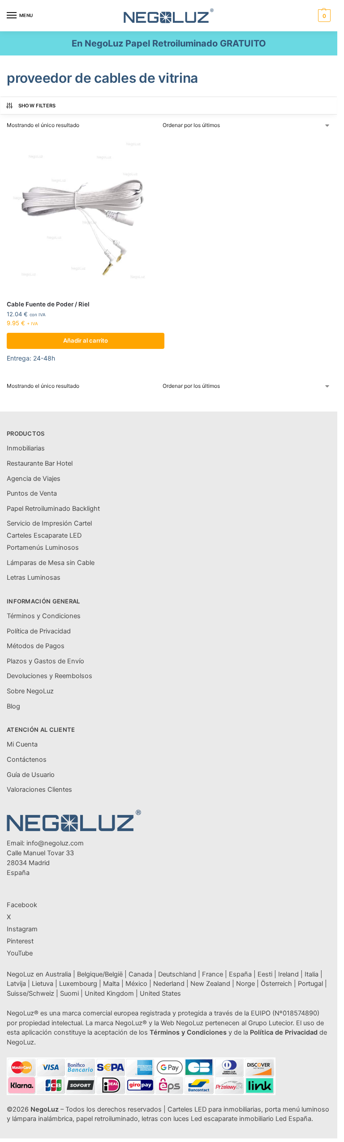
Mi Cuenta (22, 744)
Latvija (16, 984)
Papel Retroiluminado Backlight (53, 509)
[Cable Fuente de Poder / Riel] (85, 214)
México (136, 984)
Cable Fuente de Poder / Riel (48, 304)
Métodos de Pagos (35, 646)
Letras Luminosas (33, 577)
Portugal (310, 984)
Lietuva (42, 984)
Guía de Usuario (31, 775)
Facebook (22, 905)
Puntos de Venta (32, 493)
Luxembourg (78, 984)
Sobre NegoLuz (30, 691)
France (212, 974)
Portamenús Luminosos (43, 547)
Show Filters (37, 105)
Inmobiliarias (26, 448)
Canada (140, 974)
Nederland (169, 984)
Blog (13, 706)
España (240, 974)
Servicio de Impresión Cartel (49, 523)
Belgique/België (100, 974)
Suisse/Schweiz (30, 993)
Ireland (288, 974)
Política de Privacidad (39, 631)
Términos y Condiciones (44, 616)
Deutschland (177, 974)
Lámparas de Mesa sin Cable (51, 563)
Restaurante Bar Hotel (40, 463)
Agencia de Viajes (33, 479)
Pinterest (20, 941)
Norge (245, 984)
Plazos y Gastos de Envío (45, 661)
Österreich (276, 984)
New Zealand (210, 984)
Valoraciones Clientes (39, 789)
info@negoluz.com (55, 843)
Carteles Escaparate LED (44, 535)
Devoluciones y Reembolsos (49, 676)
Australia (58, 974)
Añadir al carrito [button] (85, 340)
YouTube (20, 953)
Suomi (69, 993)
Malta (111, 984)
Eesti (265, 974)
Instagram (22, 929)
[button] (323, 15)
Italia (311, 974)
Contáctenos (27, 760)
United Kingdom (109, 993)
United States (160, 993)
